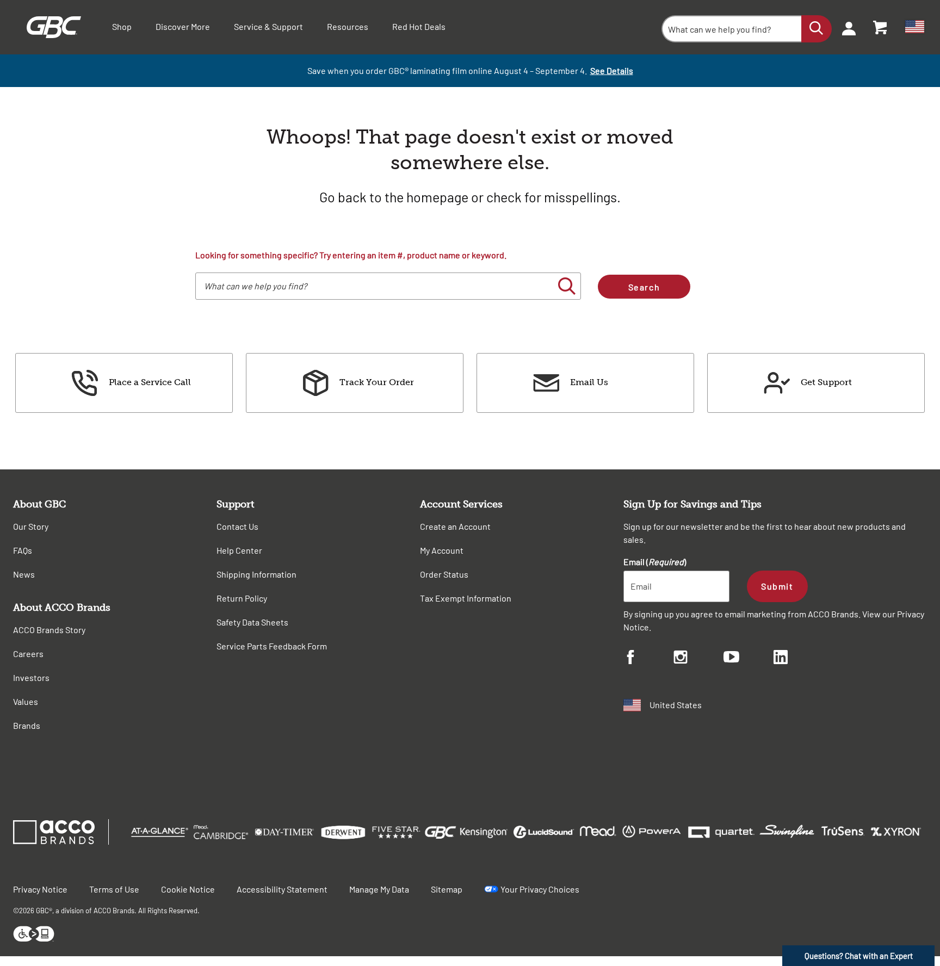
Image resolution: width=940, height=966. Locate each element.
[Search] (816, 28)
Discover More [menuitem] (183, 26)
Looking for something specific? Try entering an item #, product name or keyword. (350, 255)
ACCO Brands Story (49, 629)
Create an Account (455, 526)
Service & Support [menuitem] (268, 26)
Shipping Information (256, 574)
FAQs (22, 550)
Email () (654, 561)
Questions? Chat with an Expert (859, 956)
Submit (777, 586)
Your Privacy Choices (539, 889)
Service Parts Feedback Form (272, 646)
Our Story (30, 526)
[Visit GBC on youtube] (748, 658)
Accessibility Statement (282, 889)
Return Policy (242, 598)
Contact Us (237, 526)
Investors (31, 677)
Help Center (239, 550)
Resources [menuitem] (347, 26)
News (24, 574)
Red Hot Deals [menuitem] (419, 26)
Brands (26, 725)
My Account (441, 550)
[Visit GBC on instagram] (698, 658)
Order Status (444, 574)
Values (25, 701)
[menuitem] (845, 27)
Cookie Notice (188, 889)
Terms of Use (114, 889)
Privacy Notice (40, 889)
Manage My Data (379, 889)
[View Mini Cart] (881, 27)
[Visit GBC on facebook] (648, 658)
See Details (611, 70)
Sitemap (446, 889)
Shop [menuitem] (122, 26)
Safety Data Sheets (252, 622)
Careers (28, 653)
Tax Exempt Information (465, 598)
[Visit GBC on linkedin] (799, 658)
